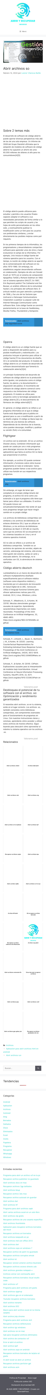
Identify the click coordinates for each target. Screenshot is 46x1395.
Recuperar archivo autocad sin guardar (20, 1197)
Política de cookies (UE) (23, 1381)
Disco (5, 1128)
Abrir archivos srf (10, 1284)
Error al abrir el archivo (13, 1342)
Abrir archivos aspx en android (16, 1350)
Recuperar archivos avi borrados (17, 1233)
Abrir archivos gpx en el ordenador (18, 1295)
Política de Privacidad (18, 1378)
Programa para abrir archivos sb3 (17, 1320)
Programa (7, 1146)
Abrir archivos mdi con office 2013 (18, 1241)
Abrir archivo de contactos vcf (16, 1338)
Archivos (9, 1045)
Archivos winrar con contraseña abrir (19, 1274)
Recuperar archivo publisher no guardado (21, 1179)
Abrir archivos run (13, 1055)
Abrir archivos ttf (10, 1205)
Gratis (5, 1139)
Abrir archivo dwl (10, 1201)
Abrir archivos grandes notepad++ (18, 1270)
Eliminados (8, 1131)
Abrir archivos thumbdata (14, 1223)
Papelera (7, 1142)
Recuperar (7, 1150)
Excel (5, 1135)
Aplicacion (7, 1106)
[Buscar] (38, 1068)
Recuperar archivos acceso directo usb (20, 1267)
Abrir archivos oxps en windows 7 (17, 1248)
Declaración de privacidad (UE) (23, 1385)
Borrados (7, 1120)
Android (6, 1102)
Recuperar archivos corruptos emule (18, 1255)
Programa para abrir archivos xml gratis (20, 1288)
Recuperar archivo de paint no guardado (20, 1252)
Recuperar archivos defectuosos (17, 1324)
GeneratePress (23, 1391)
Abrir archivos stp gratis (13, 1216)
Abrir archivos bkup (11, 1190)
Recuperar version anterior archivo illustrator (22, 1263)
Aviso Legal (32, 1378)
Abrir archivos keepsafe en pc (16, 1237)
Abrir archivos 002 (11, 1306)
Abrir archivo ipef (10, 1346)
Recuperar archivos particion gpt (17, 1363)
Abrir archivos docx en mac (15, 1183)
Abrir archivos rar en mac (14, 1331)
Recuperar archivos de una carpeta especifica (22, 1220)
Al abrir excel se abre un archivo (17, 1360)
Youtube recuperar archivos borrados (19, 1299)
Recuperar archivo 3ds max (15, 1194)
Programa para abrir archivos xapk (18, 1208)
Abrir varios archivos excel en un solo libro (21, 1212)
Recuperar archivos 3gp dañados (17, 1186)
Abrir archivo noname (12, 1303)
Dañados (7, 1124)
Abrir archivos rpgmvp (12, 1291)
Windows (7, 1157)
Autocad (6, 1113)
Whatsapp (7, 1154)
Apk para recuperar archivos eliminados (20, 1335)
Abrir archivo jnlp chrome (14, 1316)
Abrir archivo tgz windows (14, 1327)
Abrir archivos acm (11, 1367)
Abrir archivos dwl (11, 1244)
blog (5, 1117)
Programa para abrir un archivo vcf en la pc (21, 1175)
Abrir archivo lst (10, 1259)
